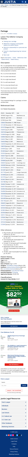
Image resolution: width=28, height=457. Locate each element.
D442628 (3, 141)
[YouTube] (9, 435)
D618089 (3, 175)
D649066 (3, 191)
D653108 (3, 196)
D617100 (3, 172)
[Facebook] (11, 435)
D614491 (3, 170)
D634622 (3, 179)
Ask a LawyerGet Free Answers (6, 318)
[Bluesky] (17, 435)
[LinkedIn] (7, 435)
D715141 (3, 222)
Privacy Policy (14, 451)
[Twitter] (19, 435)
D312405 (3, 125)
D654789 (3, 198)
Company (14, 444)
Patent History (5, 59)
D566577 (3, 156)
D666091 (3, 203)
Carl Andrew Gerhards (9, 269)
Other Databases (7, 423)
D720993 (3, 224)
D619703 (3, 177)
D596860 (3, 160)
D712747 (3, 220)
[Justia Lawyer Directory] (21, 435)
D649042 (3, 189)
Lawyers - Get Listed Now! (14, 390)
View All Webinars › (14, 364)
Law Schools (5, 412)
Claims (14, 57)
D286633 (3, 122)
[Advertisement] (14, 18)
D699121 (3, 215)
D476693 (3, 148)
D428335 (3, 130)
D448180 (3, 144)
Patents (6, 5)
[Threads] (15, 435)
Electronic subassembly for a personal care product (15, 48)
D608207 (3, 163)
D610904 (3, 167)
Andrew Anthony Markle (13, 267)
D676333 (3, 208)
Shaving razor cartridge (10, 41)
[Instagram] (13, 435)
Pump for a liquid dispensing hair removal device (15, 51)
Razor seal (6, 55)
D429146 (3, 132)
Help (14, 446)
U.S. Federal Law (7, 416)
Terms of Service (14, 449)
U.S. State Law (6, 419)
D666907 (3, 205)
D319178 (3, 127)
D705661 (3, 217)
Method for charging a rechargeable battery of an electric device (13, 44)
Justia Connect (14, 438)
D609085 (3, 165)
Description (8, 57)
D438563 (3, 137)
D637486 (3, 182)
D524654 (3, 151)
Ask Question (14, 326)
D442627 (3, 139)
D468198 (3, 146)
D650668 (3, 193)
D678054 (3, 210)
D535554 (3, 153)
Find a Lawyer (5, 379)
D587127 (3, 158)
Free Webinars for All (7, 332)
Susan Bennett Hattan (17, 270)
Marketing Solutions (8, 426)
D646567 (3, 184)
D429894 (3, 134)
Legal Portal (14, 441)
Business (4, 409)
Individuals (5, 406)
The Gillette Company (12, 33)
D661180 (3, 201)
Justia (2, 5)
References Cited (21, 57)
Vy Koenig (15, 272)
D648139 (3, 186)
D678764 (3, 212)
